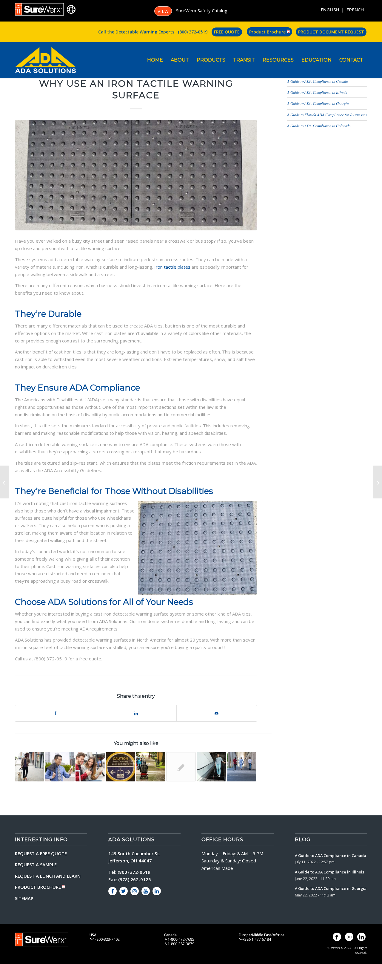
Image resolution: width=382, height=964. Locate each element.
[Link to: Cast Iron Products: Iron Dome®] (180, 766)
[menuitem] (155, 60)
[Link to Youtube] (145, 891)
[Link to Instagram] (134, 891)
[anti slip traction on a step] (136, 175)
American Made (217, 868)
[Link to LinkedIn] (157, 891)
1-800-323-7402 (106, 939)
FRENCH (355, 10)
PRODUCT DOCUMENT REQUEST (331, 32)
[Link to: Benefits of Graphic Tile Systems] (120, 766)
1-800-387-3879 (181, 943)
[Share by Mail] (217, 713)
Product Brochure (268, 32)
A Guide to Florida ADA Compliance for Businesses (327, 114)
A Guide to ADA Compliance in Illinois (317, 92)
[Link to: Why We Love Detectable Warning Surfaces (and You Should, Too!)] (59, 766)
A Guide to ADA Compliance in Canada (317, 81)
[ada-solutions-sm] (45, 60)
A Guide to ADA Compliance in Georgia (318, 103)
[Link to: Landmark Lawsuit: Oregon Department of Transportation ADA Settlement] (241, 766)
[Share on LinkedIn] (136, 713)
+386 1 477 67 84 (256, 939)
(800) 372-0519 (192, 32)
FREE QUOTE (227, 32)
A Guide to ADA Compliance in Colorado (318, 125)
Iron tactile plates (172, 267)
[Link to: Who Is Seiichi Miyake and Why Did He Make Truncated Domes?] (90, 766)
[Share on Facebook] (55, 713)
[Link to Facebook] (112, 891)
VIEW (163, 11)
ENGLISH (330, 10)
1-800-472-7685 (181, 939)
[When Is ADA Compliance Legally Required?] (4, 482)
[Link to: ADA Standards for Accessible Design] (29, 766)
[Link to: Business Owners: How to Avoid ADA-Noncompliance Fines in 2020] (211, 766)
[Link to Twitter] (123, 891)
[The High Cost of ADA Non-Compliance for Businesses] (377, 482)
